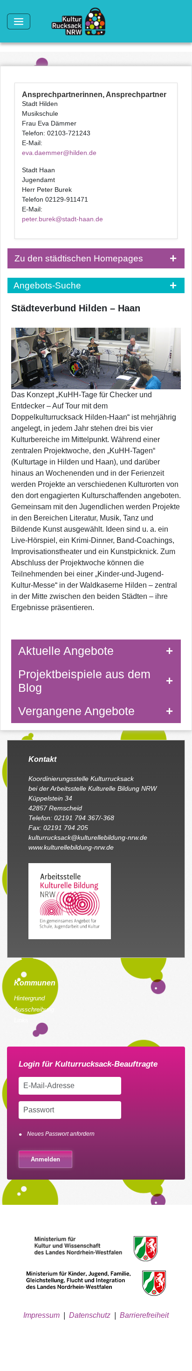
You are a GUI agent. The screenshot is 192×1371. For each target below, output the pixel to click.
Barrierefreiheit (144, 1315)
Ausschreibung (34, 1009)
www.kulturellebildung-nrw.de (71, 847)
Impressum (41, 1315)
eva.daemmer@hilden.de (59, 152)
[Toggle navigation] (18, 21)
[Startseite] (82, 21)
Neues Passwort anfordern (61, 1134)
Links (21, 1020)
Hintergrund (29, 998)
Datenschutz (89, 1315)
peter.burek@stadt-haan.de (62, 219)
